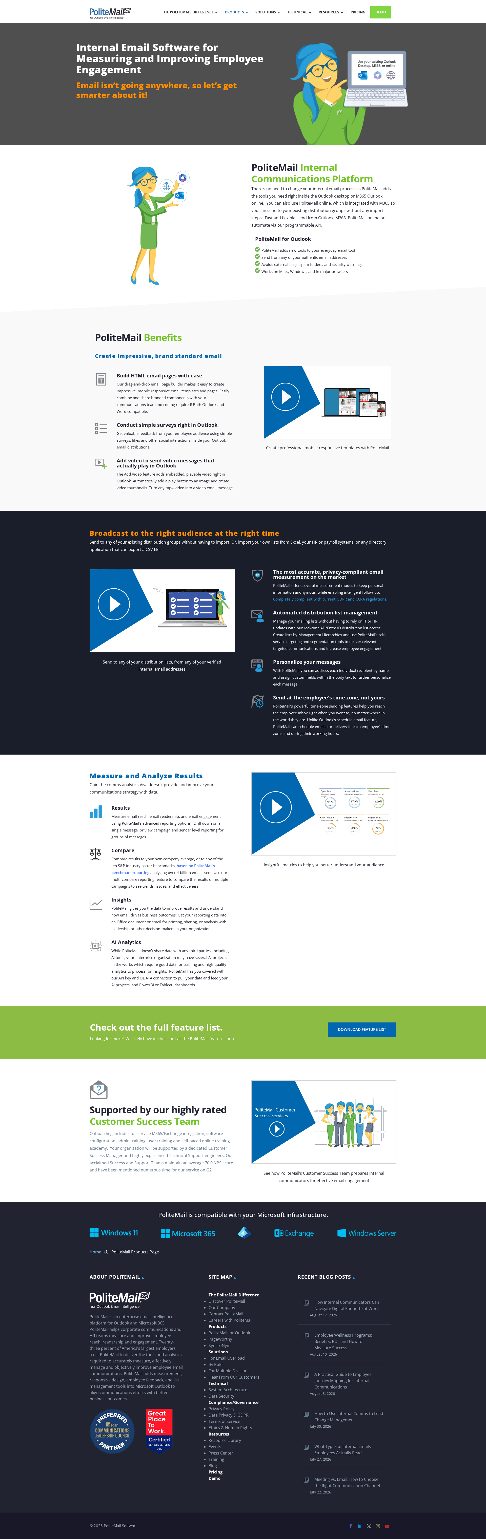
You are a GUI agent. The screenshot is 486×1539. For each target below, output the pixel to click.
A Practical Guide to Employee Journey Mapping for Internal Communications (343, 1381)
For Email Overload (227, 1358)
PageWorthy (220, 1339)
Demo (214, 1478)
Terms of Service (224, 1421)
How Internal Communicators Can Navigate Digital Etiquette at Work (346, 1305)
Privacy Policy (221, 1409)
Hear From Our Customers (234, 1377)
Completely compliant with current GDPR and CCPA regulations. (330, 599)
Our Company (222, 1307)
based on (185, 865)
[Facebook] (352, 1526)
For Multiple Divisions (229, 1371)
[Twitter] (370, 1526)
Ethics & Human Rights (230, 1427)
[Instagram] (379, 1526)
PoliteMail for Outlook (229, 1333)
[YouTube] (388, 1526)
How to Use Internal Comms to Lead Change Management (348, 1417)
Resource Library (225, 1440)
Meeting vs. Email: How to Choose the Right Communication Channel (347, 1482)
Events (215, 1446)
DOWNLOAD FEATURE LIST (362, 1029)
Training (216, 1459)
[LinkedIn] (361, 1526)
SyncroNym (220, 1345)
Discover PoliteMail (227, 1301)
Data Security (221, 1396)
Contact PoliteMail (226, 1314)
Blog (213, 1465)
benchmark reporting (130, 872)
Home (95, 1252)
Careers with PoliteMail (230, 1320)
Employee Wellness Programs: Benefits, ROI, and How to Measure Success (343, 1341)
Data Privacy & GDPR (229, 1415)
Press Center (221, 1453)
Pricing (215, 1472)
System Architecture (228, 1390)
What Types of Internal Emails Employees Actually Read (342, 1450)
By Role (215, 1364)
